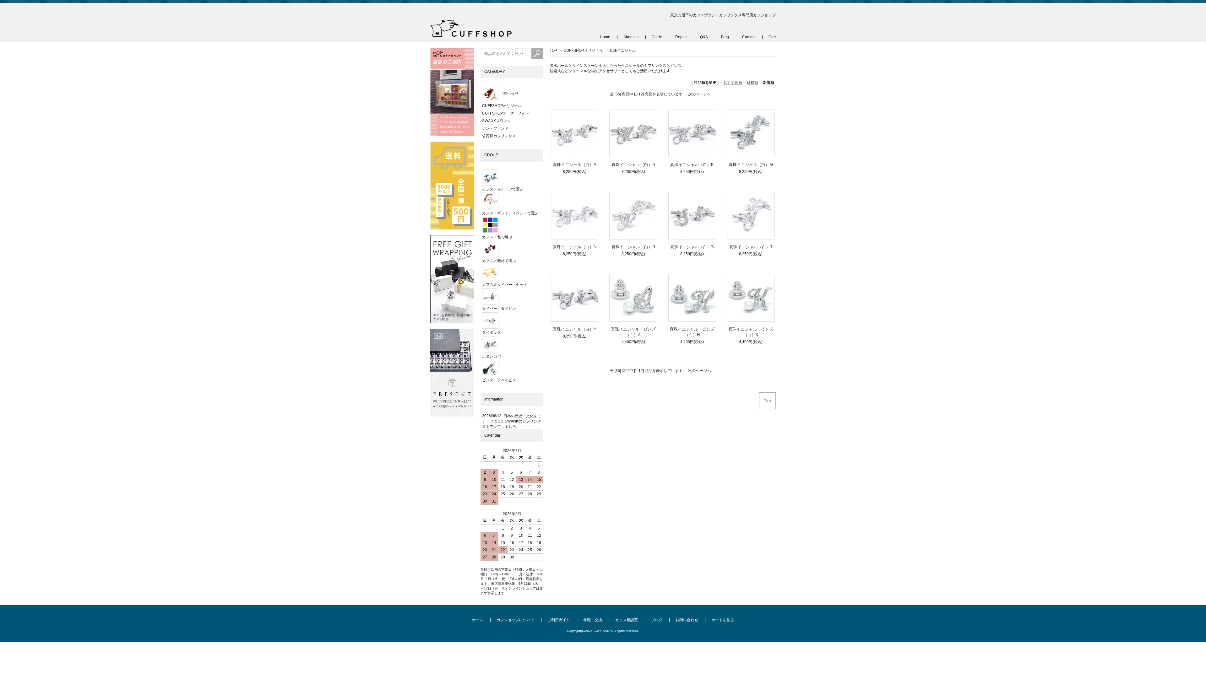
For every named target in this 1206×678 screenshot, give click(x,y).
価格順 (752, 82)
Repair (681, 37)
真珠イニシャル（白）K (692, 164)
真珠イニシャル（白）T (751, 247)
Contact (748, 37)
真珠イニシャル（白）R (633, 247)
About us (630, 37)
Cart (772, 37)
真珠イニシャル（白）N (574, 247)
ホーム (477, 620)
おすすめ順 (732, 82)
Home (605, 37)
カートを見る (722, 620)
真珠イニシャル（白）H (633, 164)
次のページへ (699, 94)
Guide (657, 37)
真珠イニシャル (622, 50)
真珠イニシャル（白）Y (574, 329)
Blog (725, 37)
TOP (553, 50)
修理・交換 (592, 620)
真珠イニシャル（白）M (751, 164)
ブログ (656, 620)
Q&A (704, 37)
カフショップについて (515, 620)
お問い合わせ (687, 620)
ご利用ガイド (558, 620)
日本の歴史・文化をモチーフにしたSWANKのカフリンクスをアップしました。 (511, 421)
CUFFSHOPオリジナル (583, 50)
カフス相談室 (626, 620)
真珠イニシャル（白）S (692, 247)
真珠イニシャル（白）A (574, 164)
